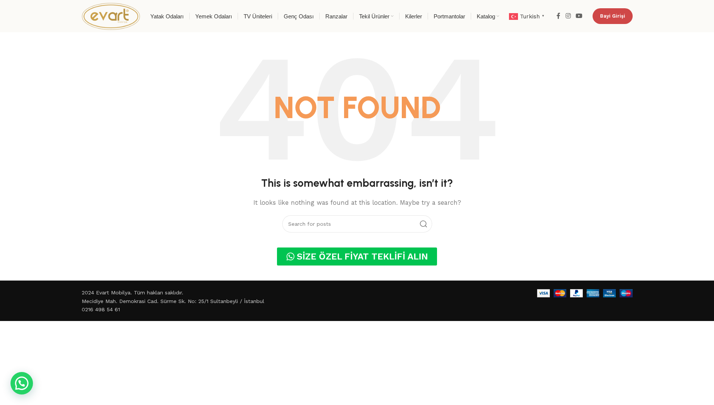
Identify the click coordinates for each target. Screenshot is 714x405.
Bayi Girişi (612, 16)
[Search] (423, 223)
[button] (21, 383)
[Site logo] (111, 15)
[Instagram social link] (568, 16)
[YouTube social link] (579, 16)
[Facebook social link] (558, 16)
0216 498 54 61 (101, 309)
